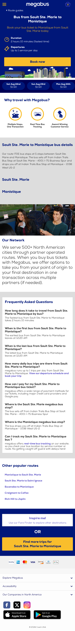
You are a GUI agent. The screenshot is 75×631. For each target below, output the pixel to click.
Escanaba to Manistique (19, 486)
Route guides (15, 10)
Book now (37, 62)
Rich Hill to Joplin (15, 498)
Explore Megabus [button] (13, 577)
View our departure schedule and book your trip (37, 374)
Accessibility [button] (10, 586)
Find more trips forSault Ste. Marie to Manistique (37, 544)
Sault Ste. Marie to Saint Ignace (23, 480)
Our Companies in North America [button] (22, 594)
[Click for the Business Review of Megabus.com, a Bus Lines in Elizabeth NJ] (63, 562)
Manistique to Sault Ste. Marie (23, 474)
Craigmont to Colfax (17, 492)
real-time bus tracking (37, 443)
